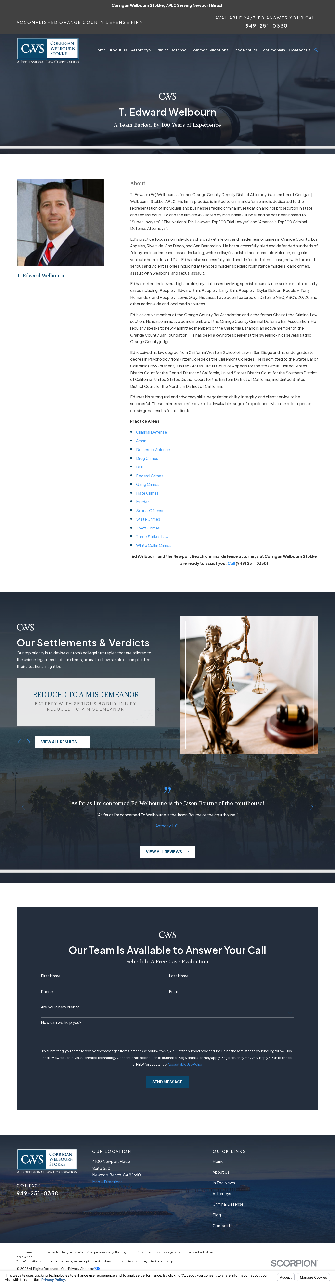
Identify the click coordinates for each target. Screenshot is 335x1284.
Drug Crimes (147, 458)
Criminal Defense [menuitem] (171, 50)
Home (218, 1161)
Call (232, 563)
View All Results (59, 741)
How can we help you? (61, 1022)
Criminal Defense (151, 432)
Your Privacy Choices (77, 1268)
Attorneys (222, 1193)
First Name (51, 976)
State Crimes (148, 519)
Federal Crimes (149, 475)
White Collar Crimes (153, 545)
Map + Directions (107, 1181)
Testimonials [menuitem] (273, 50)
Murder (142, 501)
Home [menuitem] (100, 50)
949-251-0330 (267, 25)
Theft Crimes (148, 528)
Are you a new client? (60, 1007)
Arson (141, 440)
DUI (139, 467)
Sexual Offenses (151, 510)
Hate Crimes (147, 493)
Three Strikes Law (152, 536)
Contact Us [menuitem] (300, 50)
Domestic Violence (153, 449)
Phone (47, 991)
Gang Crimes (147, 484)
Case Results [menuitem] (244, 50)
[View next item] (28, 741)
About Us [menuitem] (118, 50)
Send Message (167, 1081)
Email (173, 991)
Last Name (179, 976)
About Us (221, 1172)
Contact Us (223, 1225)
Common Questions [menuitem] (209, 50)
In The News (224, 1182)
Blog (217, 1214)
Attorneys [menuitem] (141, 50)
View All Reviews (164, 851)
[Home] (48, 50)
